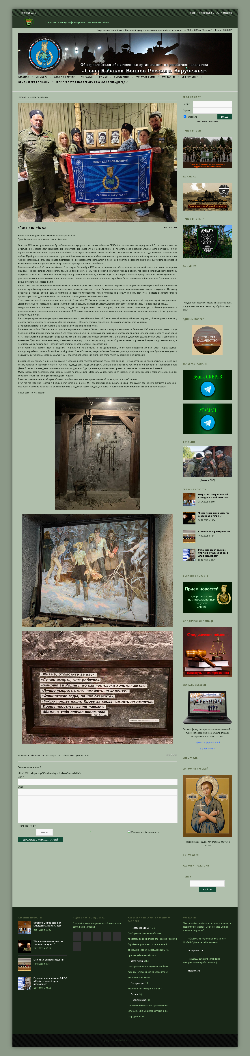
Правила (227, 12)
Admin (73, 755)
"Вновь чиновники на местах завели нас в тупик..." (213, 514)
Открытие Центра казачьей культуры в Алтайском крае (213, 496)
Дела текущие (138, 961)
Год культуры (137, 983)
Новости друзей (139, 1000)
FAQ (217, 12)
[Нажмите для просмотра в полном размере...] (97, 509)
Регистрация (205, 12)
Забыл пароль (202, 121)
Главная (22, 97)
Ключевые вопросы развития (214, 531)
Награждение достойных (78, 30)
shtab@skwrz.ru (195, 950)
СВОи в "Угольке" (172, 30)
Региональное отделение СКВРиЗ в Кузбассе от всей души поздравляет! (213, 553)
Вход (192, 12)
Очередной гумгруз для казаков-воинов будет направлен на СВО (127, 30)
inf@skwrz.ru (194, 970)
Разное (134, 994)
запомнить (191, 116)
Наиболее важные (36, 755)
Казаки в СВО (207, 480)
